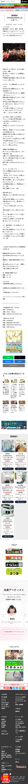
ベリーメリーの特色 (20, 697)
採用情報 (17, 749)
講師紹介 (17, 711)
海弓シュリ (4, 753)
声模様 (3, 708)
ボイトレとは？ (19, 721)
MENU (25, 1)
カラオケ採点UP (19, 723)
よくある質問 (18, 739)
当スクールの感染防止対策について (14, 684)
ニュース (3, 699)
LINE (8, 357)
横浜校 (3, 723)
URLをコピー (14, 365)
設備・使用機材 (19, 704)
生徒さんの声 (4, 733)
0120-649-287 (7, 459)
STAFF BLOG (9, 10)
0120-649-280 (7, 492)
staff (15, 24)
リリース (3, 700)
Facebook (8, 361)
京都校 (3, 727)
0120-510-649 (7, 525)
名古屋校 (3, 725)
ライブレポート (5, 706)
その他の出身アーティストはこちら (14, 631)
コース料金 (18, 719)
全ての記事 (4, 697)
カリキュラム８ (19, 699)
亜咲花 (3, 751)
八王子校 (3, 721)
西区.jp (17, 761)
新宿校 (3, 719)
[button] (3, 614)
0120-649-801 (20, 459)
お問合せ (17, 741)
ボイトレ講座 (4, 704)
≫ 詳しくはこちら (8, 468)
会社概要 (17, 751)
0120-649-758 (20, 490)
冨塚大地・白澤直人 (6, 755)
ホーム (2, 10)
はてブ (19, 361)
